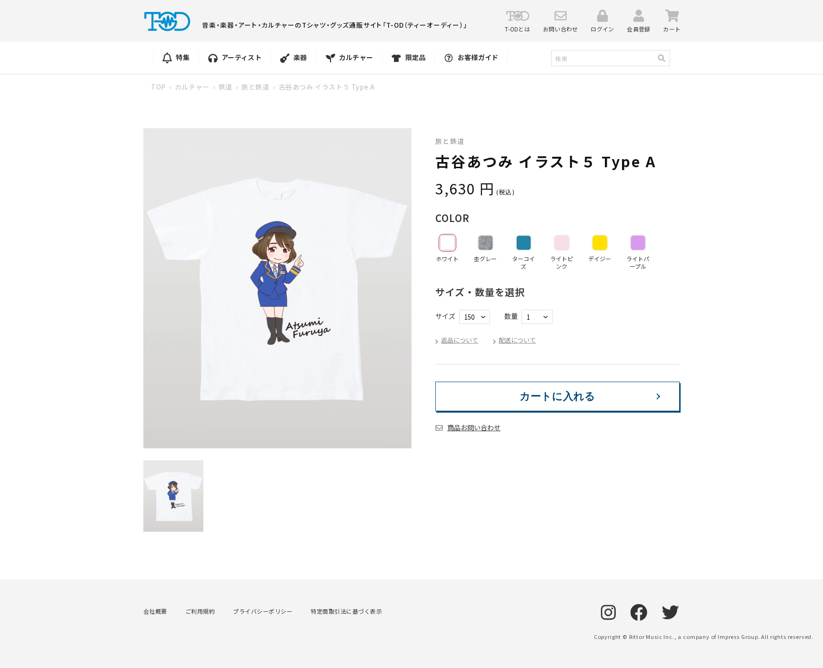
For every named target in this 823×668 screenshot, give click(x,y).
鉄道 (225, 86)
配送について (517, 339)
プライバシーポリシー (262, 611)
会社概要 (155, 611)
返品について (459, 339)
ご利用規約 (200, 611)
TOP (158, 86)
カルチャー (192, 86)
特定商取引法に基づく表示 (346, 611)
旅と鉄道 (255, 86)
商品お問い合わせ (474, 427)
